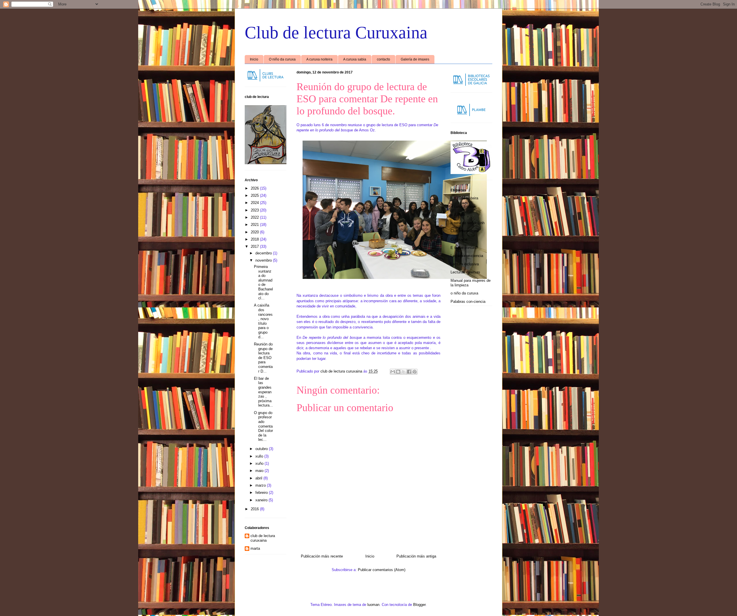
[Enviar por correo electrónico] (393, 372)
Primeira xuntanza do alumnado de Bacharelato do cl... (263, 282)
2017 (255, 246)
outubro (262, 449)
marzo (261, 485)
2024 (255, 203)
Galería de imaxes (415, 59)
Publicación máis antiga (416, 556)
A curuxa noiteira (319, 59)
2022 (255, 217)
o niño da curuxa (464, 293)
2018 (255, 239)
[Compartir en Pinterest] (414, 372)
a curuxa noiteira (464, 198)
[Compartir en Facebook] (409, 372)
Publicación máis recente (322, 556)
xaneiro (262, 500)
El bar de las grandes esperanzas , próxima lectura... (263, 392)
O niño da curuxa (282, 59)
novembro (264, 260)
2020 (255, 232)
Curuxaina (459, 239)
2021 (255, 224)
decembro (264, 253)
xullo (259, 456)
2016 (255, 509)
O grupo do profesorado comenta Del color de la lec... (263, 426)
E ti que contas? (464, 247)
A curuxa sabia (354, 59)
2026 (255, 188)
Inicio (254, 59)
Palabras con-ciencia (468, 301)
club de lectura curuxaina (262, 538)
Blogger (419, 604)
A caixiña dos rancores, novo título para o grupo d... (263, 321)
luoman (373, 604)
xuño (260, 463)
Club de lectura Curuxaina (336, 32)
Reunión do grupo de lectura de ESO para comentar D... (263, 357)
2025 (255, 195)
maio (260, 470)
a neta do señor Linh (468, 223)
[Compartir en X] (404, 372)
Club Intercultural (465, 231)
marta (255, 548)
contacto (383, 59)
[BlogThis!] (398, 372)
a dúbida (458, 214)
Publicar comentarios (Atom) (381, 570)
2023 (255, 210)
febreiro (262, 492)
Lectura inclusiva (465, 264)
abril (259, 478)
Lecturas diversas (465, 272)
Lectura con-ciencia (467, 256)
